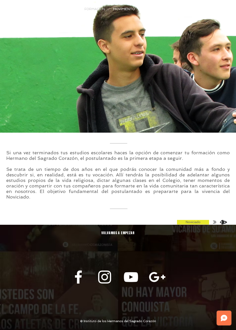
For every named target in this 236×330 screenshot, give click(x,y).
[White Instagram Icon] (104, 277)
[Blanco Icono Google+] (157, 277)
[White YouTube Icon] (131, 277)
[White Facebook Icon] (78, 277)
